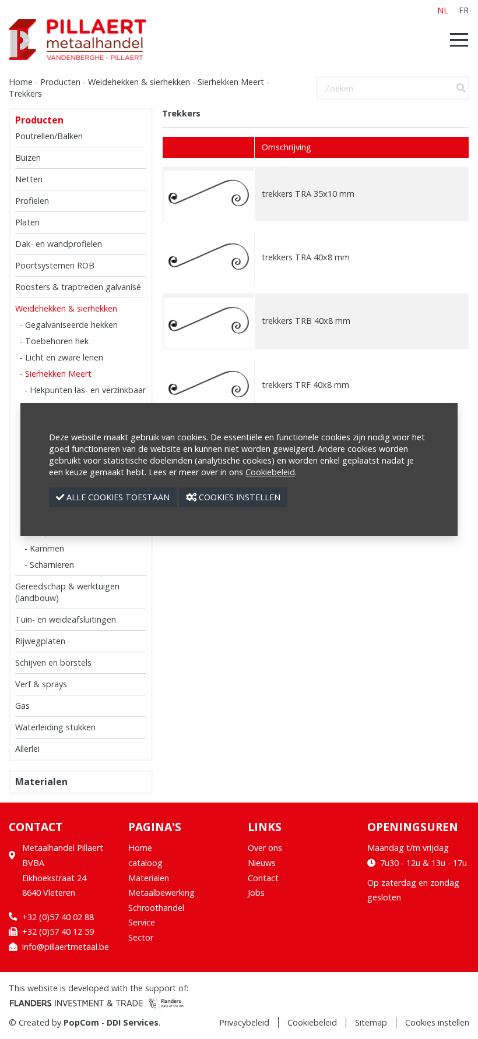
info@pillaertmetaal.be (65, 946)
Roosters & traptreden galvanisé (78, 286)
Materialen (41, 781)
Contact (263, 877)
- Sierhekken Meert (56, 373)
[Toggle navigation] (455, 39)
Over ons (265, 847)
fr (464, 10)
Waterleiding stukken (55, 727)
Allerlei (27, 748)
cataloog (145, 862)
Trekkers (25, 93)
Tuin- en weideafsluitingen (65, 619)
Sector (140, 937)
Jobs (256, 892)
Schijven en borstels (53, 662)
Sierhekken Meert (231, 81)
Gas (22, 705)
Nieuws (262, 862)
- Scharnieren (49, 564)
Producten (60, 81)
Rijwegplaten (40, 640)
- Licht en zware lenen (61, 357)
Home (21, 81)
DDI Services (133, 1022)
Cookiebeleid (312, 1022)
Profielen (32, 200)
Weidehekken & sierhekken (139, 81)
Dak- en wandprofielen (58, 243)
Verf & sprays (41, 684)
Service (141, 922)
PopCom (81, 1022)
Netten (29, 179)
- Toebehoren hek (54, 341)
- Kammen (44, 548)
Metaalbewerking (161, 892)
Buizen (28, 157)
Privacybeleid (244, 1022)
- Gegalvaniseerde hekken (69, 324)
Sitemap (371, 1022)
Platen (27, 222)
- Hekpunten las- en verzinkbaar (85, 389)
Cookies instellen (437, 1022)
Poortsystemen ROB (54, 265)
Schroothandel (156, 907)
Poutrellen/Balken (49, 136)
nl (442, 10)
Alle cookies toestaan (117, 497)
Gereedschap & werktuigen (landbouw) (67, 592)
